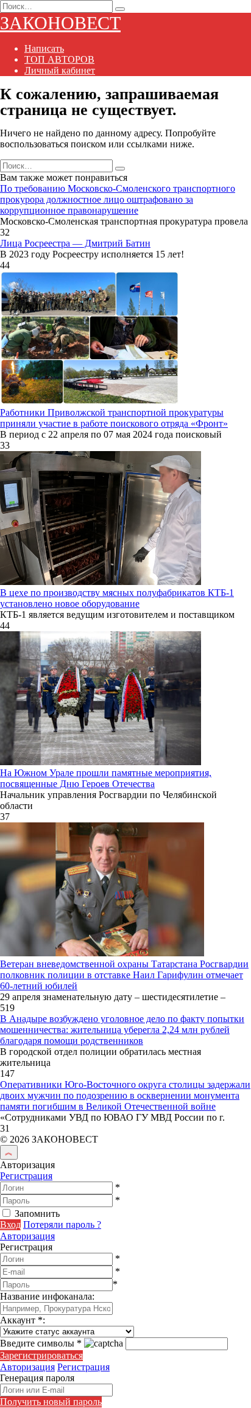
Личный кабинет (59, 70)
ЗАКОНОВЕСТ (60, 23)
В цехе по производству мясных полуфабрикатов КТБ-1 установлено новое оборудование (117, 598)
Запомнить (37, 1213)
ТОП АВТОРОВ (59, 59)
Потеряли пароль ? (62, 1224)
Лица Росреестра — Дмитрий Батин (75, 243)
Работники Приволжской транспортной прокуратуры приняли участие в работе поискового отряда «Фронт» (114, 418)
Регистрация (26, 1176)
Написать (44, 48)
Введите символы (41, 1343)
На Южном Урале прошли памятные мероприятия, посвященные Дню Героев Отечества (105, 778)
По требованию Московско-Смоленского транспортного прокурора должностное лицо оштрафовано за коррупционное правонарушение (117, 199)
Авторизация (27, 1236)
